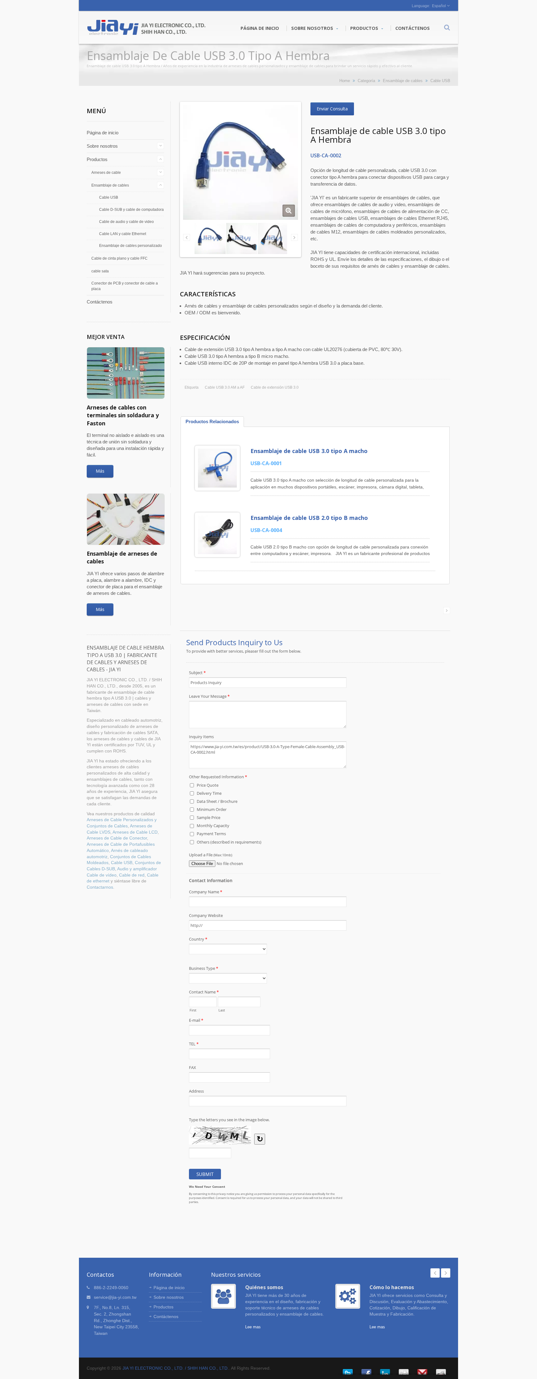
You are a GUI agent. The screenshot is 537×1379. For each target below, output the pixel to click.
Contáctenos (412, 28)
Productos (364, 28)
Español (439, 6)
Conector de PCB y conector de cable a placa (124, 286)
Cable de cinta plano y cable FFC (119, 258)
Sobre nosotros (312, 28)
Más (100, 471)
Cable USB (440, 80)
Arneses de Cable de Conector (117, 838)
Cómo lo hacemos (391, 1287)
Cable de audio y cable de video (126, 222)
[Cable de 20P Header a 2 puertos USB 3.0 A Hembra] (273, 238)
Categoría (366, 80)
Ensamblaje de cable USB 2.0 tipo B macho (309, 517)
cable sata (100, 271)
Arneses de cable (106, 172)
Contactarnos (100, 887)
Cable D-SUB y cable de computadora (131, 209)
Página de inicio (260, 28)
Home (344, 80)
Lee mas (253, 1327)
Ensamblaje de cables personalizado (130, 245)
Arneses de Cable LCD (135, 832)
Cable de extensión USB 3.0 (275, 387)
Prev (435, 1273)
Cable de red (132, 875)
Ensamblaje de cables (403, 80)
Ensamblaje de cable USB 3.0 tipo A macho (309, 451)
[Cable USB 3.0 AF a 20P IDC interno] (241, 238)
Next (445, 1273)
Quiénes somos (264, 1287)
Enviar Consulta (332, 109)
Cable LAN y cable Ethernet (122, 234)
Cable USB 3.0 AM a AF (225, 387)
